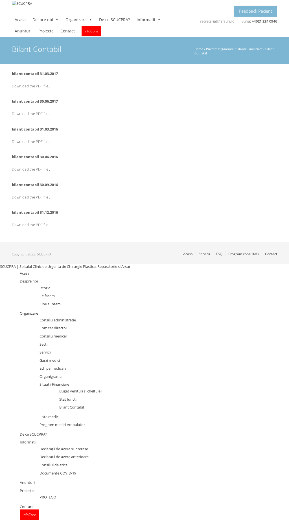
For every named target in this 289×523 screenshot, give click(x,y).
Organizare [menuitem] (29, 313)
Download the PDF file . (31, 86)
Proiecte (46, 31)
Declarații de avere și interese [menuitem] (64, 448)
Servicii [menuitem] (45, 352)
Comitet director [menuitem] (53, 327)
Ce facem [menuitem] (47, 295)
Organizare (76, 19)
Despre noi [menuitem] (29, 281)
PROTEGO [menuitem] (48, 497)
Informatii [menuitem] (28, 442)
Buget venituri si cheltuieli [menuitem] (80, 391)
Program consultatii (243, 253)
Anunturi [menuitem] (27, 482)
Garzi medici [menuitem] (50, 360)
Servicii (204, 253)
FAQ (219, 253)
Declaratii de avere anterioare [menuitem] (64, 456)
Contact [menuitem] (26, 506)
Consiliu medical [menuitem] (53, 336)
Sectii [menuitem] (44, 344)
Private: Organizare (220, 49)
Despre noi (42, 19)
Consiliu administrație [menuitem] (58, 320)
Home (198, 49)
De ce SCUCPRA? (114, 19)
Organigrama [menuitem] (51, 376)
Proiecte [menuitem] (27, 490)
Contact (67, 31)
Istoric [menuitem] (45, 287)
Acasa (20, 19)
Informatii (146, 19)
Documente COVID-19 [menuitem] (58, 473)
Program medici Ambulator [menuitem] (62, 424)
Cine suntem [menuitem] (50, 303)
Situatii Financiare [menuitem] (54, 384)
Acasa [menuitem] (24, 273)
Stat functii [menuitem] (68, 399)
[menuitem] (29, 514)
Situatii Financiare (249, 49)
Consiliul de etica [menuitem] (53, 464)
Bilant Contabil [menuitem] (71, 407)
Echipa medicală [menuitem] (53, 368)
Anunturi (23, 31)
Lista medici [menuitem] (49, 416)
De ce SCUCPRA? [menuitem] (33, 434)
